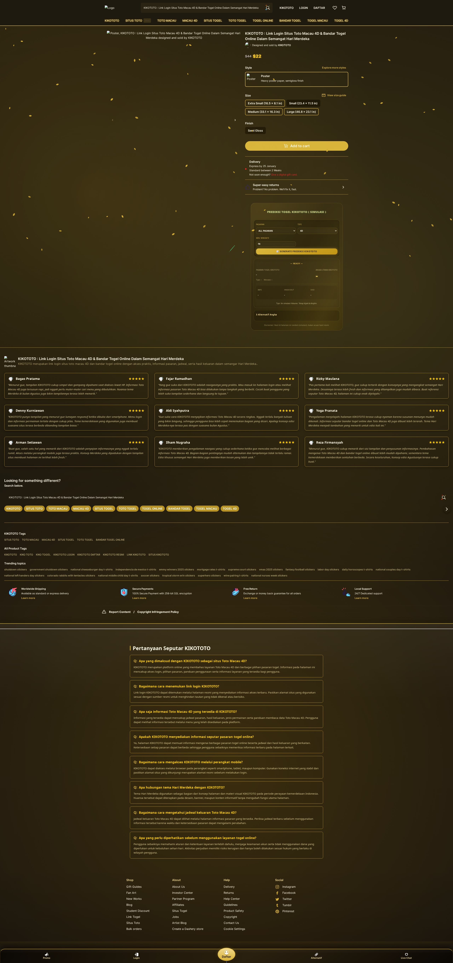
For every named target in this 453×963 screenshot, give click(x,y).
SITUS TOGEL (213, 20)
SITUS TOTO (137, 20)
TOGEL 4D (341, 20)
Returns (229, 892)
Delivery (229, 886)
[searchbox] (226, 497)
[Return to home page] (121, 7)
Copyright (230, 917)
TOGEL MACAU (317, 20)
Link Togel (133, 917)
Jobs (175, 917)
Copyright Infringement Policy (158, 612)
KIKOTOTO (112, 20)
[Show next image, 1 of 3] (235, 120)
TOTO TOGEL (237, 20)
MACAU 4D (189, 20)
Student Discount (138, 911)
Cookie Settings (234, 928)
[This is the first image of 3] (112, 120)
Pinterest (288, 911)
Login (136, 957)
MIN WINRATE (262, 238)
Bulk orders (134, 929)
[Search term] (267, 7)
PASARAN (260, 224)
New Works (134, 898)
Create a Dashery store (187, 929)
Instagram (289, 886)
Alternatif (316, 957)
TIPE (300, 224)
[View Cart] (344, 8)
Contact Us (231, 923)
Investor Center (182, 892)
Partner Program (183, 898)
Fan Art (131, 892)
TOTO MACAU (166, 20)
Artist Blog (179, 923)
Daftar (226, 956)
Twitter (287, 899)
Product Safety (234, 911)
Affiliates (178, 905)
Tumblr (287, 905)
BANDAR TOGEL (290, 20)
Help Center (232, 898)
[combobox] (207, 8)
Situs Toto (133, 923)
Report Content (120, 612)
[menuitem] (112, 21)
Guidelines (230, 905)
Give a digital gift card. (284, 174)
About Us (178, 886)
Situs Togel (179, 911)
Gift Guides (134, 886)
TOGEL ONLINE (263, 20)
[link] (13, 509)
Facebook (289, 892)
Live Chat (406, 957)
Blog (129, 905)
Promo (46, 957)
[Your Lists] (335, 8)
